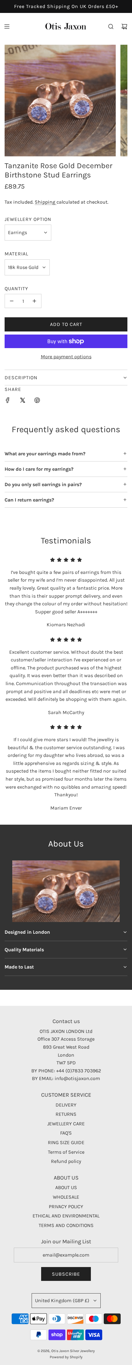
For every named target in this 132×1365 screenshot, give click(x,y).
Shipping (45, 202)
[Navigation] (7, 26)
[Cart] (124, 26)
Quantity (16, 288)
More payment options (66, 357)
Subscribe (66, 1274)
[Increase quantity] (34, 301)
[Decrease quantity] (11, 301)
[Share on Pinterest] (37, 401)
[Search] (111, 26)
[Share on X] (22, 401)
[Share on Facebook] (7, 401)
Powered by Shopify (66, 1357)
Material (16, 254)
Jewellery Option (28, 219)
